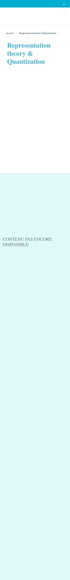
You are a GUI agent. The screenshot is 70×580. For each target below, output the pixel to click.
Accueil (10, 33)
